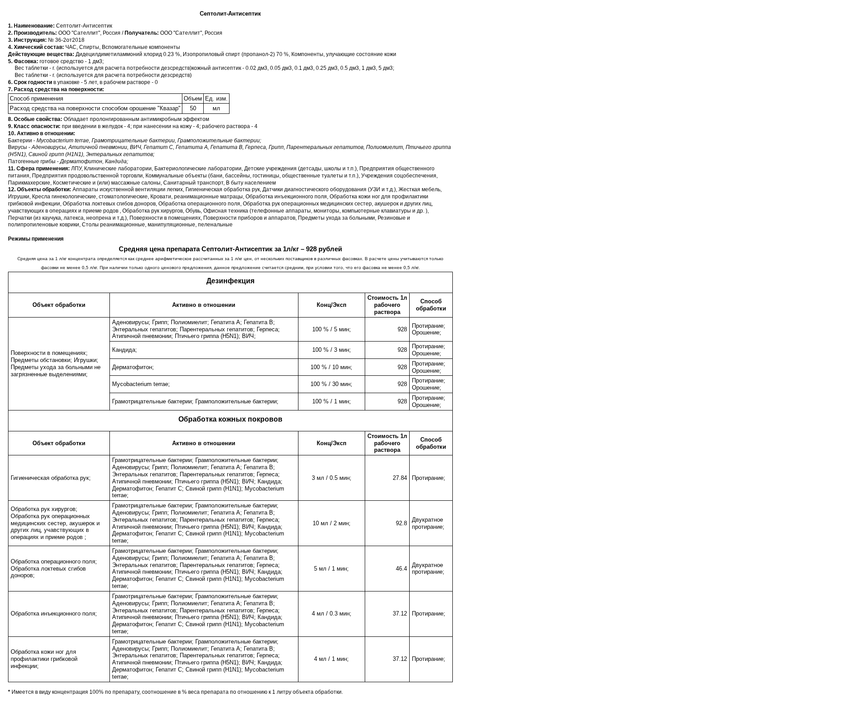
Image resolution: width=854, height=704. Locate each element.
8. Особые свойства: (36, 119)
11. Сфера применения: (39, 168)
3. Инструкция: (28, 40)
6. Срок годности (30, 82)
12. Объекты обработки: (40, 189)
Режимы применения (36, 239)
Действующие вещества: (42, 54)
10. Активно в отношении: (41, 133)
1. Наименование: (32, 26)
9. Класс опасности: (35, 126)
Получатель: (142, 33)
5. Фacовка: (24, 61)
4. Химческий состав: (36, 47)
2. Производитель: (33, 33)
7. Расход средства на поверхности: (56, 89)
